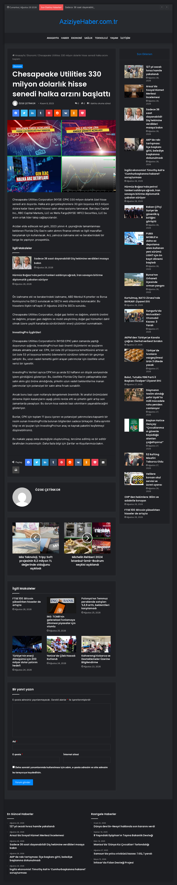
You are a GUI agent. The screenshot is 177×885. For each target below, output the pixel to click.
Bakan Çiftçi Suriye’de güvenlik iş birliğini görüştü (154, 214)
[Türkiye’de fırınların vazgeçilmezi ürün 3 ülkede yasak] (133, 355)
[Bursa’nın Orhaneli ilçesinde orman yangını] (133, 279)
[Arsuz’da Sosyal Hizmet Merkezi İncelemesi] (133, 91)
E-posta (17, 754)
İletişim (125, 38)
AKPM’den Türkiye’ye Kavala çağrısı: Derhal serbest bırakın (143, 339)
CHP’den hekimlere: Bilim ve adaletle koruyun (141, 498)
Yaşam (114, 38)
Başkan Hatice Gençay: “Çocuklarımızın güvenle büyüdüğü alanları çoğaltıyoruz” (155, 431)
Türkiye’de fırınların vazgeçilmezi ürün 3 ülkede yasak (154, 358)
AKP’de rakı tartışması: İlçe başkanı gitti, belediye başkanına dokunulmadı (155, 149)
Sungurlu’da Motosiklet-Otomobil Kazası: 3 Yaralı (153, 318)
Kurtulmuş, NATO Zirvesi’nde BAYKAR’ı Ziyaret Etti (142, 299)
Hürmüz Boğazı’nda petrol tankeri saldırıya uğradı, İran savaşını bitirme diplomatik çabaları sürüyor (142, 192)
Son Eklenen (144, 54)
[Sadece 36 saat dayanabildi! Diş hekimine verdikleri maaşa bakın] (21, 262)
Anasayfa (53, 38)
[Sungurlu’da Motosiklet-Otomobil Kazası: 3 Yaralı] (133, 315)
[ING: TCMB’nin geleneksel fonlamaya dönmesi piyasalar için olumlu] (61, 605)
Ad (14, 741)
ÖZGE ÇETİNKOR (27, 103)
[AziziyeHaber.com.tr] (88, 21)
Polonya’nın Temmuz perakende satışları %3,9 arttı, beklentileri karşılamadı (95, 603)
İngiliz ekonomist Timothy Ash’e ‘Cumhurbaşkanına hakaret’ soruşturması (144, 173)
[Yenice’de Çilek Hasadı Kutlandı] (61, 644)
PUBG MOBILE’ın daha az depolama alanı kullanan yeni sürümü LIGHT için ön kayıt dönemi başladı (155, 248)
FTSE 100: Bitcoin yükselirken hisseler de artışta (26, 602)
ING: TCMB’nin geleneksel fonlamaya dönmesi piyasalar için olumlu (61, 621)
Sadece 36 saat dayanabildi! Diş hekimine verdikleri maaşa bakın (99, 7)
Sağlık (88, 38)
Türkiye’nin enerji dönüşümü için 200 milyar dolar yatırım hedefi (25, 660)
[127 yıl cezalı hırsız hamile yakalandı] (133, 71)
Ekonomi (76, 38)
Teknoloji (101, 38)
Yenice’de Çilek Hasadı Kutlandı (61, 657)
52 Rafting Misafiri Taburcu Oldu (154, 458)
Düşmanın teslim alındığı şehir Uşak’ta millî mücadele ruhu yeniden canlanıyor (155, 399)
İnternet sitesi (71, 754)
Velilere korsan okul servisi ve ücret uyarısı (154, 479)
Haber (65, 38)
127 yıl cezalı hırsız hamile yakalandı (154, 70)
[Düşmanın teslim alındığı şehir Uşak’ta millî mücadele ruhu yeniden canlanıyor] (133, 394)
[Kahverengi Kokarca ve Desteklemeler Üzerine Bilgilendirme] (96, 644)
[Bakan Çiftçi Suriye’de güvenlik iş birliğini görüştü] (133, 211)
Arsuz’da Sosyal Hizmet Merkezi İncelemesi (155, 92)
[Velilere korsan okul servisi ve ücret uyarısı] (133, 478)
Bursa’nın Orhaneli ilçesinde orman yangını (155, 280)
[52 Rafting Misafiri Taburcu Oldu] (133, 459)
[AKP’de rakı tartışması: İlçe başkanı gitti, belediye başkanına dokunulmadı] (133, 144)
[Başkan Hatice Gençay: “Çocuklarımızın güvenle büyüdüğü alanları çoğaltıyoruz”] (133, 425)
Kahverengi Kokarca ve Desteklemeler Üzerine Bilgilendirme (95, 659)
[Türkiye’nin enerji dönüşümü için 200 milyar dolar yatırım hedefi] (27, 644)
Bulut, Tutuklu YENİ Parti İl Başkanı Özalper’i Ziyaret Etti (142, 379)
